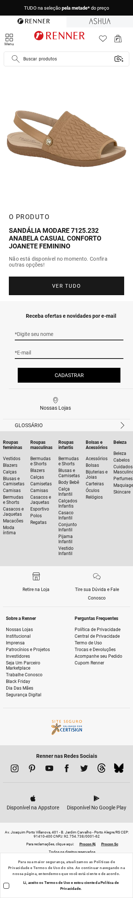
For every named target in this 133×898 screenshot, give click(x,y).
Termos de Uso (46, 868)
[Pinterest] (32, 769)
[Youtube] (49, 769)
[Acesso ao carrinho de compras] (118, 40)
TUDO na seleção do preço (66, 8)
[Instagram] (14, 769)
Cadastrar (69, 375)
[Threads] (101, 770)
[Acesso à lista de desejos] (103, 40)
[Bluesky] (118, 770)
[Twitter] (84, 769)
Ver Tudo (66, 286)
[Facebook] (66, 769)
